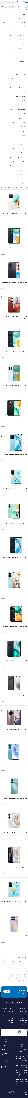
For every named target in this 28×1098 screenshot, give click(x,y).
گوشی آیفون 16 (10, 1014)
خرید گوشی (24, 1018)
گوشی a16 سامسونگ (9, 1018)
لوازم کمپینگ (10, 1022)
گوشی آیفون (24, 1022)
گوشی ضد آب (11, 955)
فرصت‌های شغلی (23, 1016)
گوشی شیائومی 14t (9, 1020)
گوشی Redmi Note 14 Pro (7, 1016)
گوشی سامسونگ (23, 1020)
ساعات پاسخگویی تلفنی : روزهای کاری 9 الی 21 (5, 1054)
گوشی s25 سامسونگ (8, 1011)
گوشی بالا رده (17, 957)
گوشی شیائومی (24, 1025)
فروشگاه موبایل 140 (23, 1011)
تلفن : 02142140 (6, 1045)
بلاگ (26, 1014)
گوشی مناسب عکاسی (18, 955)
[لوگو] (22, 2)
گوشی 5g (25, 955)
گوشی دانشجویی (24, 957)
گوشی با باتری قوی (5, 955)
